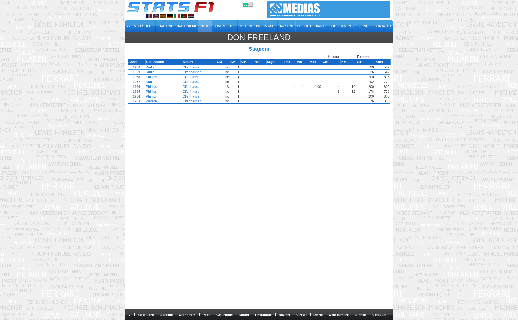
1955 (136, 91)
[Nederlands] (191, 16)
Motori (244, 315)
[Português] (184, 16)
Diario (318, 315)
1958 (136, 77)
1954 (136, 96)
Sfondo (360, 315)
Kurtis (150, 67)
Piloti (206, 315)
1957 (136, 82)
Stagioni (166, 315)
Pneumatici (263, 315)
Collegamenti (339, 315)
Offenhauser (192, 67)
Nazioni (284, 315)
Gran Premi (187, 315)
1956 (136, 87)
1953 (136, 101)
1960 (136, 67)
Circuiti (301, 315)
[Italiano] (177, 16)
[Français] (149, 16)
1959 (136, 72)
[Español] (163, 16)
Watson (151, 101)
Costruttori (224, 315)
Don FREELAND (259, 37)
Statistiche (146, 315)
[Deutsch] (170, 16)
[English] (156, 16)
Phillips (151, 77)
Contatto (379, 315)
